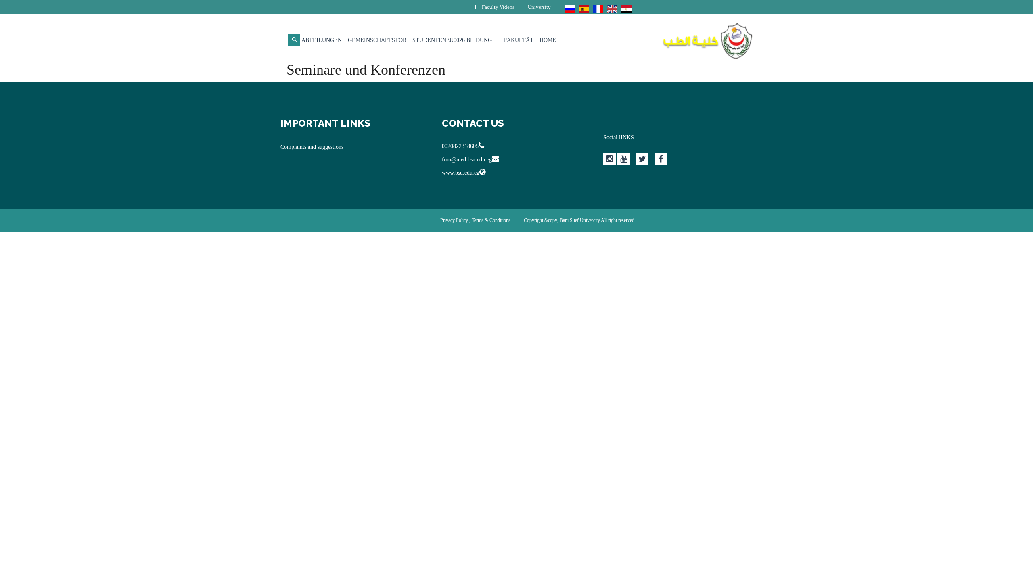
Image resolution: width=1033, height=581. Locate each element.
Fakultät (518, 40)
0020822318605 (460, 146)
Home (548, 40)
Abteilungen (321, 40)
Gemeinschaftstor (377, 40)
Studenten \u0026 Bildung (452, 40)
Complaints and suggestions (311, 147)
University (539, 7)
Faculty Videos (498, 7)
